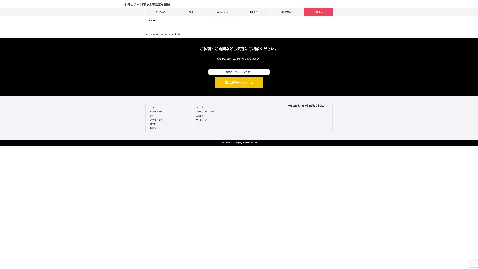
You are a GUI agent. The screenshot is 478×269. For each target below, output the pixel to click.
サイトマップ (201, 119)
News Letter (223, 12)
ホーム (152, 107)
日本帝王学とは (155, 119)
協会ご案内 (286, 12)
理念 (191, 12)
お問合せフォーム (241, 82)
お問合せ (318, 12)
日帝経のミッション (157, 111)
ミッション (161, 12)
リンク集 (199, 107)
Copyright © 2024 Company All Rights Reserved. (239, 142)
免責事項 (152, 128)
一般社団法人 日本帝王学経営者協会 (145, 4)
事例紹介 (254, 12)
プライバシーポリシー (205, 111)
